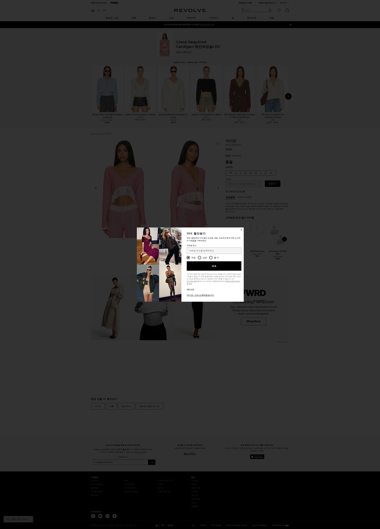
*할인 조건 (190, 289)
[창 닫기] (241, 229)
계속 (214, 266)
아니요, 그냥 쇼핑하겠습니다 (200, 295)
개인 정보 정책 (192, 281)
